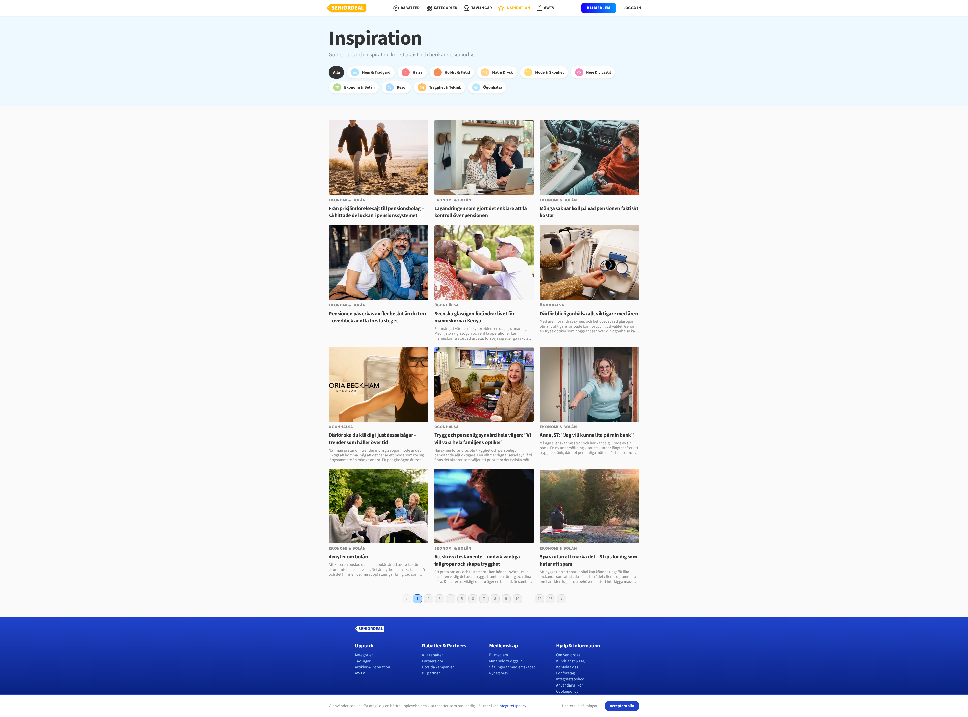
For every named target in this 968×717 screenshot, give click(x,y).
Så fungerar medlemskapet (512, 667)
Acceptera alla (622, 706)
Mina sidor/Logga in (506, 661)
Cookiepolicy (567, 691)
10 (517, 598)
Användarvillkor (569, 685)
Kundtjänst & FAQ (571, 661)
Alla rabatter (432, 655)
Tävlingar (363, 661)
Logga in (632, 8)
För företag (565, 673)
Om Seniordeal (569, 655)
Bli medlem (598, 8)
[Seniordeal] (347, 8)
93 (551, 598)
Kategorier (364, 655)
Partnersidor (432, 661)
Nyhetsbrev (498, 673)
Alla (336, 72)
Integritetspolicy (570, 679)
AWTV (360, 673)
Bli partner (431, 673)
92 (539, 598)
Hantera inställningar (580, 706)
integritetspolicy (512, 706)
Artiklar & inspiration (372, 667)
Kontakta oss (567, 667)
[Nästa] (561, 598)
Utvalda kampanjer (438, 667)
